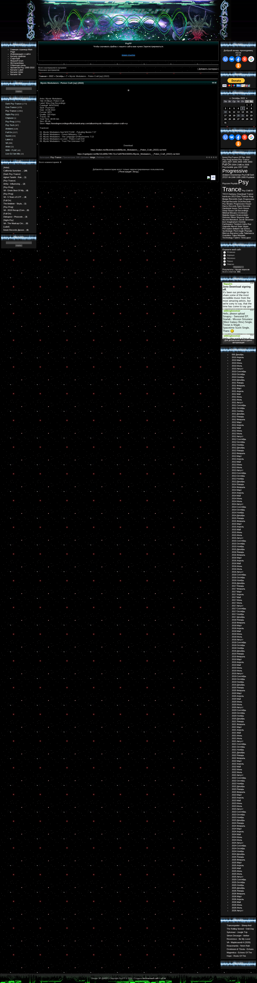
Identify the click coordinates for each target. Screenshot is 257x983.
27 (238, 119)
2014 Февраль (238, 487)
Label (7, 139)
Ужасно (230, 264)
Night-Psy (9, 114)
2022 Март (237, 761)
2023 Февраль (238, 792)
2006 (247, 165)
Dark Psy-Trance (13, 104)
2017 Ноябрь (238, 614)
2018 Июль (237, 637)
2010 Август (237, 368)
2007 (229, 162)
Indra (244, 224)
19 (234, 115)
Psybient (250, 177)
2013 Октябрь (238, 476)
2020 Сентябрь (239, 710)
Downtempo (235, 175)
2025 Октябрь (238, 882)
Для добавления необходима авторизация (238, 341)
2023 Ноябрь (238, 817)
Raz (249, 224)
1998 (233, 177)
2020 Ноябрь (238, 716)
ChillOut (240, 165)
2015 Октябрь (238, 543)
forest (225, 157)
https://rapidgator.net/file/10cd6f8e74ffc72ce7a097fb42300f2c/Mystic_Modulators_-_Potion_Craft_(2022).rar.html (128, 154)
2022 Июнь (237, 769)
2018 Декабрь (238, 651)
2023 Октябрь (238, 814)
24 (225, 119)
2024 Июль (237, 840)
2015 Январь (238, 518)
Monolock (233, 219)
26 (234, 119)
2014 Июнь (237, 498)
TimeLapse (246, 238)
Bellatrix (236, 228)
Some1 (247, 228)
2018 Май (236, 631)
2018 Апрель (238, 628)
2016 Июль (237, 569)
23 (251, 115)
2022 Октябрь (238, 781)
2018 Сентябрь (239, 642)
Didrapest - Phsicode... (13, 217)
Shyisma (240, 217)
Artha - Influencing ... (12, 184)
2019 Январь (238, 654)
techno (235, 159)
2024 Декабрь (238, 854)
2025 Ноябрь (238, 885)
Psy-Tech (9, 125)
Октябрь (60, 76)
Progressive (235, 170)
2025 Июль (237, 874)
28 (243, 119)
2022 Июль (237, 772)
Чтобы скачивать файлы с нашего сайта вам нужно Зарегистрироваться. (128, 46)
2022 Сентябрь (239, 778)
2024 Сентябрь (239, 846)
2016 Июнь (237, 566)
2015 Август (237, 538)
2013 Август (237, 470)
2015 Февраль (238, 521)
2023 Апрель (238, 798)
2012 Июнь (237, 431)
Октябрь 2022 (238, 98)
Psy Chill (246, 190)
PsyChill (245, 175)
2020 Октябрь (238, 713)
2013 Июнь (237, 464)
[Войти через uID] (225, 59)
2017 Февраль (238, 589)
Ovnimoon (242, 213)
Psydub (234, 183)
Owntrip (242, 222)
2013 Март (237, 456)
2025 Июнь (237, 871)
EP (240, 157)
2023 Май (236, 800)
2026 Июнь (237, 905)
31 (225, 123)
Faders (236, 238)
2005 (235, 162)
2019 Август (237, 673)
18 (230, 115)
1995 (238, 177)
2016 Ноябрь (238, 580)
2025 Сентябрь (239, 879)
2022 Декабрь (238, 786)
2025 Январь (238, 857)
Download (241, 194)
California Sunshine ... (13, 171)
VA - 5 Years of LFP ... (13, 197)
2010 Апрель (238, 357)
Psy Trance (235, 186)
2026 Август (237, 910)
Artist (7, 146)
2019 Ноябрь (238, 682)
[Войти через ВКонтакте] (232, 59)
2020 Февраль (238, 690)
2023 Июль (237, 806)
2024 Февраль (238, 826)
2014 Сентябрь (239, 507)
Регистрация (125, 171)
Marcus (225, 233)
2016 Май (236, 563)
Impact (233, 215)
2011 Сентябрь (239, 405)
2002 (248, 157)
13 (238, 112)
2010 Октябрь (238, 374)
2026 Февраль (238, 893)
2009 (240, 162)
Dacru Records (229, 206)
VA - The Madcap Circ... (14, 223)
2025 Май (236, 868)
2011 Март (237, 388)
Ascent (225, 219)
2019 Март (237, 659)
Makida (225, 215)
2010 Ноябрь (238, 377)
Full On (8, 132)
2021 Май (236, 733)
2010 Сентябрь (239, 371)
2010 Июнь (237, 363)
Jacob (241, 219)
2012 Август (237, 436)
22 (247, 115)
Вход (135, 171)
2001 (224, 162)
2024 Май (236, 834)
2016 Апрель (238, 560)
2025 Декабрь (238, 888)
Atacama (234, 233)
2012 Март (237, 422)
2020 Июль (237, 704)
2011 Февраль (238, 385)
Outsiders (226, 235)
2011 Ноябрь (238, 411)
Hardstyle (226, 208)
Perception (227, 228)
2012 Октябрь (238, 442)
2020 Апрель (238, 696)
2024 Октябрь (238, 848)
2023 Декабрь (238, 820)
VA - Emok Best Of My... (14, 190)
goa (235, 167)
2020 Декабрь (238, 718)
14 (243, 112)
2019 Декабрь (238, 685)
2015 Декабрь (238, 549)
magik (241, 231)
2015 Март (237, 524)
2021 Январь (238, 721)
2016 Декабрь (238, 583)
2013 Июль (237, 467)
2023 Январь (238, 789)
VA (6, 143)
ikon (224, 222)
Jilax (247, 217)
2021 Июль (237, 738)
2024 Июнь (237, 837)
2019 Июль (237, 671)
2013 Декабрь (238, 481)
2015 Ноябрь (238, 546)
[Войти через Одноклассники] (238, 65)
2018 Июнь (237, 634)
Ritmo (233, 217)
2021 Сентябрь (239, 744)
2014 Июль (237, 501)
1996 (245, 162)
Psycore (226, 183)
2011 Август (237, 402)
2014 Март (237, 490)
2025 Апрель (238, 865)
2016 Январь (238, 552)
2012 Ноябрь (238, 445)
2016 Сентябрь (239, 575)
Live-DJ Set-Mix (12, 154)
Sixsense (249, 219)
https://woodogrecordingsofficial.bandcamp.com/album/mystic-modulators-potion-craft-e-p (87, 123)
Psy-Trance (10, 111)
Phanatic (248, 231)
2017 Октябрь (238, 611)
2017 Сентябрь (239, 608)
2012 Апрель (238, 425)
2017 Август (237, 606)
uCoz (163, 978)
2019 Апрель (238, 662)
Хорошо (230, 255)
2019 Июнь (237, 668)
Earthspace (227, 224)
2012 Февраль (238, 419)
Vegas (246, 226)
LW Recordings (241, 210)
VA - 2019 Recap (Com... (14, 210)
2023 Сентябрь (239, 812)
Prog (251, 196)
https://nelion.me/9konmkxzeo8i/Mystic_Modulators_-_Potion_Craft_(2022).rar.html (128, 150)
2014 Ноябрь (238, 512)
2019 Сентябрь (239, 676)
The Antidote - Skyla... (13, 203)
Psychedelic (227, 167)
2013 (233, 196)
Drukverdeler (242, 215)
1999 (245, 167)
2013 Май (236, 462)
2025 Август (237, 877)
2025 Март (237, 862)
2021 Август (237, 741)
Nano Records (243, 206)
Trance (250, 194)
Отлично (231, 252)
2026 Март (237, 896)
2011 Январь (238, 383)
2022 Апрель (238, 764)
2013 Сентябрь (239, 473)
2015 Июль (237, 535)
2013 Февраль (238, 453)
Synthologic (227, 231)
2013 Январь (238, 450)
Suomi (8, 136)
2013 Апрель (238, 459)
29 (247, 119)
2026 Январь (238, 891)
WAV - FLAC (11, 150)
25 (230, 119)
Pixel (235, 231)
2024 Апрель (238, 831)
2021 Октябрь (238, 747)
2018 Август (237, 639)
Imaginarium (232, 222)
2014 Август (237, 504)
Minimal (225, 213)
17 (225, 115)
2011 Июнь (237, 397)
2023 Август (237, 809)
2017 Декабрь (238, 617)
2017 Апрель (238, 594)
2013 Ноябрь (238, 479)
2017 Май (236, 597)
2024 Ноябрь (238, 851)
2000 (243, 177)
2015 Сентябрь (239, 541)
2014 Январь (238, 484)
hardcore (226, 196)
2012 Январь (238, 416)
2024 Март (237, 829)
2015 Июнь (237, 532)
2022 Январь (238, 755)
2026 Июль (237, 908)
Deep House (228, 210)
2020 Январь (238, 687)
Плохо (230, 261)
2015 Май (236, 529)
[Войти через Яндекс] (244, 59)
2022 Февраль (238, 758)
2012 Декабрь (238, 448)
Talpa (234, 235)
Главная (43, 76)
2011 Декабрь (238, 414)
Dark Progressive (246, 199)
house (234, 208)
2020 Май (236, 699)
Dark (252, 175)
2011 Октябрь (238, 408)
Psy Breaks (227, 204)
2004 (234, 165)
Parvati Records (229, 201)
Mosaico (233, 213)
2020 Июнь (237, 702)
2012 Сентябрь (239, 439)
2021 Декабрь (238, 752)
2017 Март (237, 591)
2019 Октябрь (238, 679)
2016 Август (237, 572)
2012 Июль (237, 433)
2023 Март (237, 795)
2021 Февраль (238, 724)
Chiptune (9, 118)
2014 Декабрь (238, 515)
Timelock (237, 224)
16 (251, 112)
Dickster (226, 217)
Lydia (240, 233)
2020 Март (237, 693)
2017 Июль (237, 603)
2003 (250, 162)
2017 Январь (238, 586)
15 (247, 112)
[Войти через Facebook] (238, 59)
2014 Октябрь (238, 510)
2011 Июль (237, 400)
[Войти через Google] (251, 59)
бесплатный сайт (150, 978)
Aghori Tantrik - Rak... (13, 177)
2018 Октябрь (238, 645)
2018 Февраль (238, 623)
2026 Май (236, 902)
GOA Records (244, 201)
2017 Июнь (237, 600)
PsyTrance (233, 157)
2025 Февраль (238, 860)
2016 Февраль (238, 555)
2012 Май (236, 428)
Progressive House (242, 204)
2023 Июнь (237, 803)
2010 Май (236, 360)
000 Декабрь (238, 354)
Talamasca (249, 233)
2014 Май (236, 496)
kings (92, 157)
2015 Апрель (238, 527)
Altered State (236, 226)
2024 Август (237, 843)
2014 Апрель (238, 493)
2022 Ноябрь (238, 783)
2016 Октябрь (238, 577)
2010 (225, 177)
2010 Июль (237, 366)
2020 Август (237, 707)
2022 (51, 76)
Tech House (243, 208)
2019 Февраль (238, 656)
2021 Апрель (238, 730)
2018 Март (237, 625)
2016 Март (237, 558)
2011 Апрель (238, 391)
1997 (240, 167)
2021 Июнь (237, 735)
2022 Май (236, 766)
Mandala (241, 235)
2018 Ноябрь (238, 648)
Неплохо (231, 258)
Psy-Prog (9, 121)
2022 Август (237, 775)
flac (243, 157)
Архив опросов (242, 269)
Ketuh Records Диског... (14, 230)
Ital (241, 228)
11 (230, 112)
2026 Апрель (238, 899)
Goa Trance (11, 107)
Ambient (9, 129)
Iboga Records (229, 199)
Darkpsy (232, 194)
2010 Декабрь (238, 380)
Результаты (227, 269)
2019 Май (236, 665)
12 (234, 112)
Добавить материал (208, 69)
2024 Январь (238, 823)
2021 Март (237, 727)
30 (251, 119)
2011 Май (236, 394)
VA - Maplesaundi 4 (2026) (239, 942)
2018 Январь (238, 620)
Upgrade (226, 226)
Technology (227, 238)
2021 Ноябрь (238, 750)
